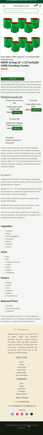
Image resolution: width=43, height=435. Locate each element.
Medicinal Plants (21, 394)
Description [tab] (10, 137)
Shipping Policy (21, 372)
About (21, 362)
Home (3, 57)
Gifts (21, 383)
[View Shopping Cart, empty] (35, 6)
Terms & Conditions (21, 375)
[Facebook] (12, 414)
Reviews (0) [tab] (10, 143)
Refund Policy (21, 370)
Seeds (22, 386)
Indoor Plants (21, 389)
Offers (8, 57)
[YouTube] (22, 414)
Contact (21, 364)
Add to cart (12, 79)
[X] (31, 414)
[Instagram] (17, 414)
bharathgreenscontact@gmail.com (24, 406)
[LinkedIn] (27, 414)
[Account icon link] (40, 6)
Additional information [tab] (13, 140)
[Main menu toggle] (3, 6)
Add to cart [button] (17, 112)
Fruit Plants (21, 391)
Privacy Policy (21, 367)
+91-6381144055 (23, 402)
